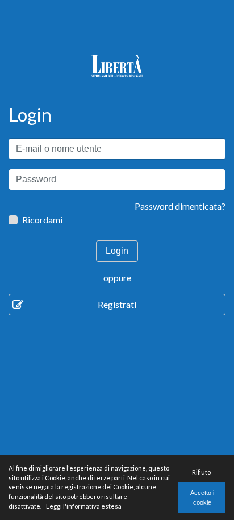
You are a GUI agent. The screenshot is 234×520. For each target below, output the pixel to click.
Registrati (117, 304)
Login (117, 251)
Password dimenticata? (180, 206)
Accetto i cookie (202, 497)
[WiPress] (116, 64)
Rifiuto (201, 472)
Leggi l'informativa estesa (84, 506)
